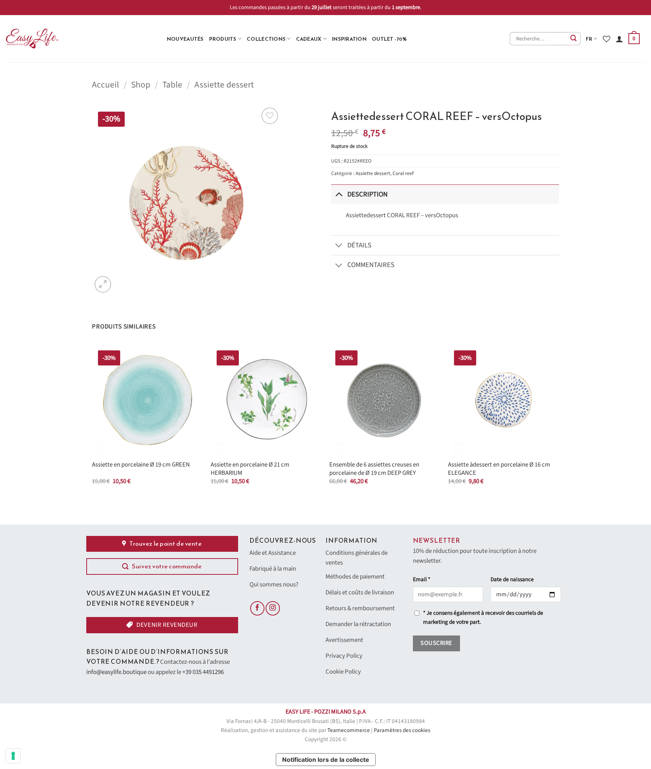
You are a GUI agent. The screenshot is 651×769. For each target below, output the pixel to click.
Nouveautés (185, 39)
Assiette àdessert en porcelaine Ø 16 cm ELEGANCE (499, 469)
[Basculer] (339, 194)
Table (172, 84)
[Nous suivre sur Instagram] (273, 608)
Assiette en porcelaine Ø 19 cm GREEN (141, 465)
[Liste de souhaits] (606, 39)
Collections (266, 39)
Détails (359, 245)
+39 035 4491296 (203, 672)
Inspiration (349, 39)
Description (367, 194)
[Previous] (92, 421)
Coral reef (403, 173)
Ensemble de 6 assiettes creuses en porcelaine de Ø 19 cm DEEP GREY (374, 469)
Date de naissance (512, 579)
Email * (421, 579)
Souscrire (436, 643)
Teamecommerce (348, 730)
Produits (223, 39)
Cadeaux (309, 39)
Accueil (105, 84)
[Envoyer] (574, 38)
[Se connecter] (619, 39)
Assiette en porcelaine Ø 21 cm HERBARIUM (250, 469)
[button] (634, 39)
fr (589, 39)
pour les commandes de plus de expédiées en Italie (327, 7)
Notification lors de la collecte (325, 759)
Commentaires (370, 265)
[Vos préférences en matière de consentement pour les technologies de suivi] (13, 756)
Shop (140, 84)
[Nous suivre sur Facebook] (257, 608)
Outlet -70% (389, 39)
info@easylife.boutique (116, 672)
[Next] (558, 421)
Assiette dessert (224, 84)
